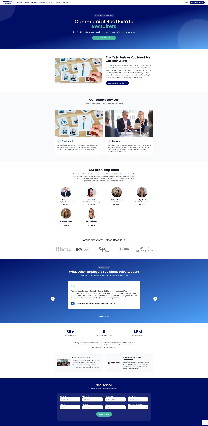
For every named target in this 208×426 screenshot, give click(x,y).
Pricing (27, 2)
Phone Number (132, 396)
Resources (42, 2)
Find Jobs (65, 2)
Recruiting (34, 2)
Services (18, 2)
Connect (66, 204)
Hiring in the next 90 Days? (136, 404)
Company (85, 404)
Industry (62, 404)
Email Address (109, 396)
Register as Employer (197, 2)
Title (106, 404)
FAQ (50, 2)
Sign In (186, 2)
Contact (57, 2)
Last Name (86, 396)
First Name (63, 396)
